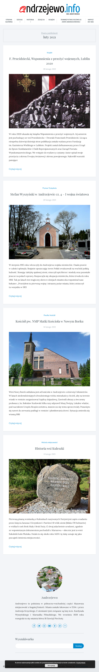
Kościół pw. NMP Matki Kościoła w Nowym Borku (49, 321)
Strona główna (9, 21)
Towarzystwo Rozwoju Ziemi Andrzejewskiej (71, 21)
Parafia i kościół (49, 315)
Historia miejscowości (49, 442)
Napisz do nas (91, 21)
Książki (52, 19)
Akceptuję (51, 665)
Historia (30, 19)
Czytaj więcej (80, 663)
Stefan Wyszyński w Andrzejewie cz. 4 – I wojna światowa (49, 194)
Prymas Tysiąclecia (50, 188)
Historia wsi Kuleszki (49, 448)
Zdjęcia (41, 19)
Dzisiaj (20, 19)
